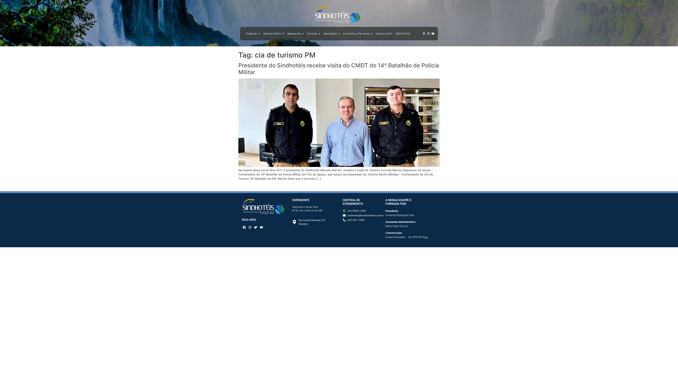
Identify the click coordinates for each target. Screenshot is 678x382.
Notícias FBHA (272, 33)
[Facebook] (244, 227)
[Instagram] (428, 33)
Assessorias (294, 33)
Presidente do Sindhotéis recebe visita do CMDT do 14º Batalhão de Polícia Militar (338, 69)
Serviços (312, 33)
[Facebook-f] (424, 33)
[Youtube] (433, 33)
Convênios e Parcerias (356, 33)
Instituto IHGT (384, 33)
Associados (330, 33)
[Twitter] (255, 227)
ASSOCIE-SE (402, 33)
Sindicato (251, 33)
